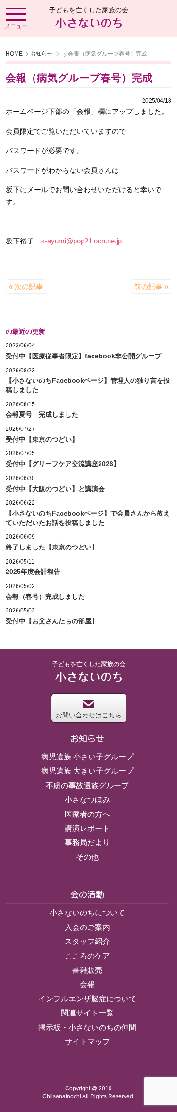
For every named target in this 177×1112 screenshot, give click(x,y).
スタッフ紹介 (87, 941)
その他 (87, 857)
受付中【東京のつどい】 (42, 439)
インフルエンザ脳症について (87, 999)
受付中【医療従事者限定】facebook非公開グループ (83, 356)
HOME (14, 53)
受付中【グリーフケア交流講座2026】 (63, 463)
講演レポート (87, 828)
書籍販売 (87, 970)
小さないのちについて (87, 913)
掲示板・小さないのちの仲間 (87, 1027)
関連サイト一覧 (87, 1013)
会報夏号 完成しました (42, 414)
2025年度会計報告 (33, 571)
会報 (87, 984)
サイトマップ (87, 1042)
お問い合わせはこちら (89, 715)
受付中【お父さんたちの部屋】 (52, 621)
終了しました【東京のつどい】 (52, 547)
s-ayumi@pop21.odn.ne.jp (81, 241)
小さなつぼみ (87, 800)
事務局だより (87, 842)
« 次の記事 (26, 286)
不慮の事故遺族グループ (87, 786)
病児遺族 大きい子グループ (87, 771)
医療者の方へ (87, 814)
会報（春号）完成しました (45, 596)
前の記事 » (151, 286)
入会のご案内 (87, 927)
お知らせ (41, 53)
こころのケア (87, 956)
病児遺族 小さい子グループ (87, 757)
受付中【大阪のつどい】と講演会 (55, 488)
